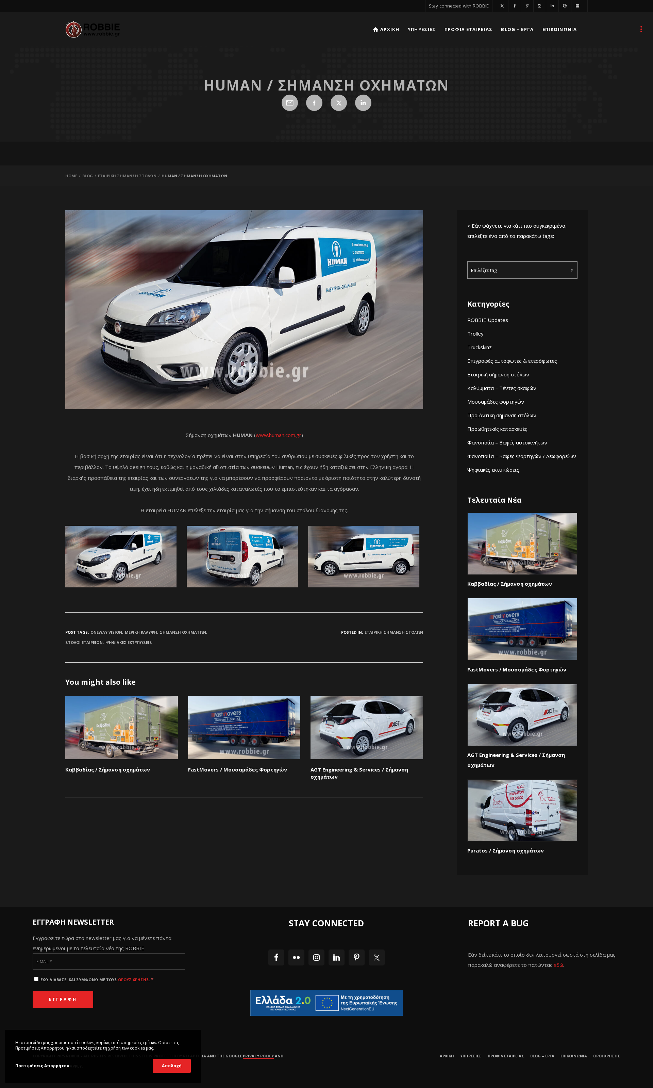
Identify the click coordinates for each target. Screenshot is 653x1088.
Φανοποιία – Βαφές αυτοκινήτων (507, 442)
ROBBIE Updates (487, 319)
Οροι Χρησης (606, 1055)
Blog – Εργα (542, 1055)
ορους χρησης (133, 979)
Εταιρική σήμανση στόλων (498, 374)
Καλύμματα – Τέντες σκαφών (501, 388)
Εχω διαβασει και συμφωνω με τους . (96, 979)
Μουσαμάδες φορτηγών (495, 401)
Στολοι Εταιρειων (84, 642)
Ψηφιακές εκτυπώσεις (493, 469)
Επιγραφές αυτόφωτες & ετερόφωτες (512, 360)
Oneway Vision (106, 632)
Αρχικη (447, 1055)
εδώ (558, 964)
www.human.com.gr (278, 435)
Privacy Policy (258, 1055)
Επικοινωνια (573, 1055)
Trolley (475, 333)
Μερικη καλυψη (141, 632)
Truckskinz (479, 347)
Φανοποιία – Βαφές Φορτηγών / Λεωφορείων (521, 456)
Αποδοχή (172, 1066)
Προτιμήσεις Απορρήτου (42, 1066)
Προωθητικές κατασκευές (497, 428)
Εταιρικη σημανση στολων (394, 632)
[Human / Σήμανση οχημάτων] (290, 103)
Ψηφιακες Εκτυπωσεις (128, 642)
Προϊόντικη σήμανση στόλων (501, 415)
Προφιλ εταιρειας (506, 1055)
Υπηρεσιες (471, 1055)
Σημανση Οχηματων (183, 632)
